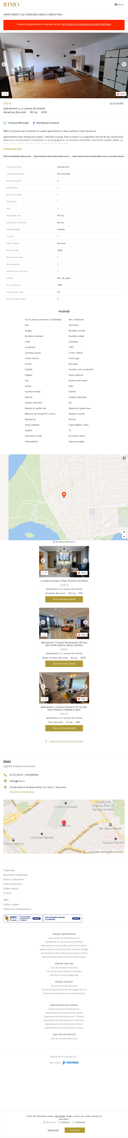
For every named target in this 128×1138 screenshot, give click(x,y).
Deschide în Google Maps (22, 791)
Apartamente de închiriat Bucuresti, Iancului (64, 1028)
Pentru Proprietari (12, 884)
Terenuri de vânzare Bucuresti (64, 986)
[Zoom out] (124, 536)
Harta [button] (122, 93)
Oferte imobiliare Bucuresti (17, 156)
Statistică (65, 1122)
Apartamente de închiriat (64, 1005)
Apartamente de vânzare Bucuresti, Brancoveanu (64, 957)
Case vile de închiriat (64, 1034)
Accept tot (75, 1130)
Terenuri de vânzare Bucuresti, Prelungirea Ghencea (64, 989)
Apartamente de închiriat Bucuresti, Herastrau (64, 1020)
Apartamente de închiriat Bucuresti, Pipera (64, 1024)
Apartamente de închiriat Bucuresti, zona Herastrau (98, 156)
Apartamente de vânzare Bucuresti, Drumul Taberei (64, 945)
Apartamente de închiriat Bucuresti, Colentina (64, 1016)
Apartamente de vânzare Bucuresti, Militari (64, 942)
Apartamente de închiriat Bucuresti (51, 156)
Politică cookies (11, 904)
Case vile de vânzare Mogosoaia (64, 975)
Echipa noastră (11, 888)
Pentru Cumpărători (13, 879)
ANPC (6, 900)
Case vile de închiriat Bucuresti (64, 1038)
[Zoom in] (124, 532)
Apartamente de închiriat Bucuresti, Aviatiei (64, 1013)
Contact (7, 893)
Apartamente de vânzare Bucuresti (64, 938)
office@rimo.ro (17, 781)
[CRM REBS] (70, 1062)
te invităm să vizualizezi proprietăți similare (86, 24)
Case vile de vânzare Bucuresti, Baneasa (64, 971)
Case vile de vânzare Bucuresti (64, 967)
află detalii (60, 1116)
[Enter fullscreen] (124, 458)
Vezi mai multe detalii (64, 599)
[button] (4, 64)
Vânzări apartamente (64, 934)
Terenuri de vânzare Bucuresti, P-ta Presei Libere (64, 993)
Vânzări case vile (64, 963)
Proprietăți (8, 870)
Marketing (80, 1122)
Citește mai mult (12, 148)
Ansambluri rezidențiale (15, 874)
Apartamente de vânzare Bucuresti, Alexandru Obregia (64, 949)
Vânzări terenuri (64, 981)
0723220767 (16, 775)
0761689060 (32, 775)
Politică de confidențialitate (17, 909)
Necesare (51, 1122)
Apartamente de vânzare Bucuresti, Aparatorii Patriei (64, 953)
